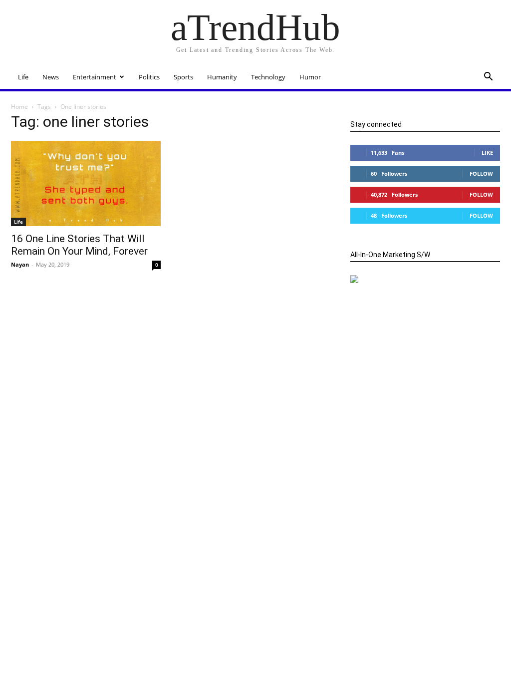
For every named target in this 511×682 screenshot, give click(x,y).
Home (19, 106)
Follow (481, 173)
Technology (268, 76)
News (50, 76)
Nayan (20, 264)
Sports (183, 76)
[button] (488, 77)
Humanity (222, 76)
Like (487, 152)
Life (23, 76)
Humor (310, 76)
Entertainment (94, 76)
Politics (149, 76)
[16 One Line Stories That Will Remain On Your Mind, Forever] (86, 183)
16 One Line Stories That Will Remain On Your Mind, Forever (79, 245)
